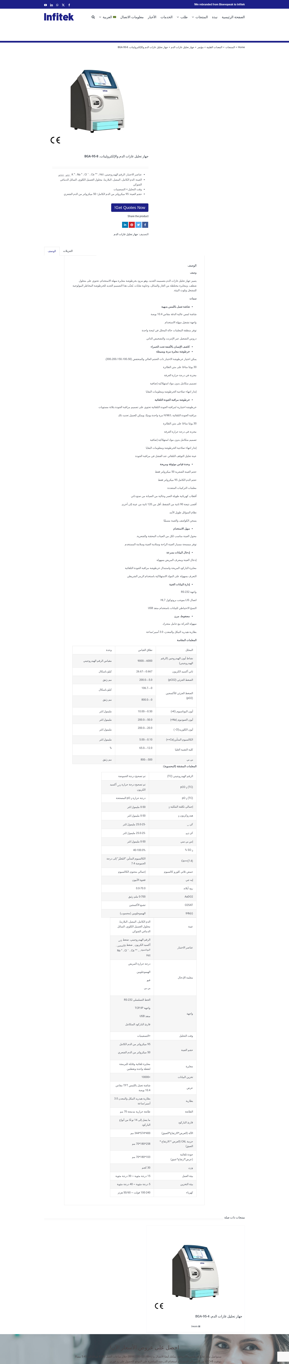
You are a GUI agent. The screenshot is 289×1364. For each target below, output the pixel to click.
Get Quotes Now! (129, 207)
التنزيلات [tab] (68, 251)
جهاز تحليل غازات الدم (126, 234)
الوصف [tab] (52, 251)
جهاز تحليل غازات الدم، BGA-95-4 (218, 1316)
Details (194, 1326)
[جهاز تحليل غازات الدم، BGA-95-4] (195, 1269)
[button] (93, 17)
